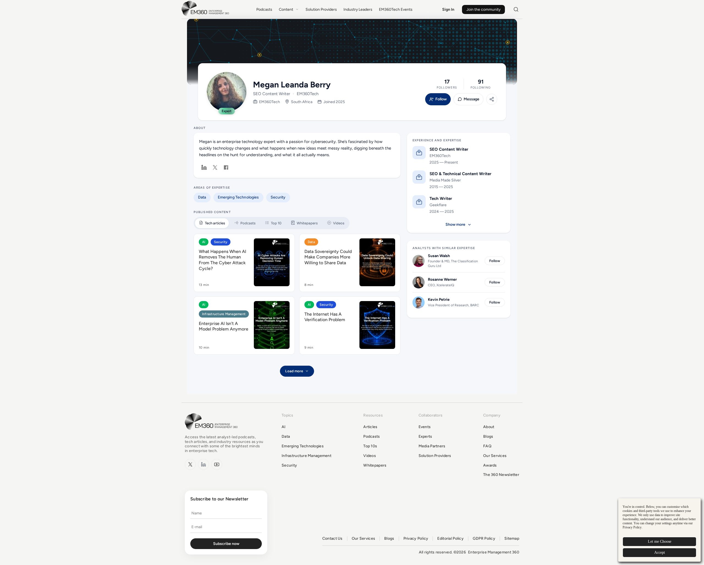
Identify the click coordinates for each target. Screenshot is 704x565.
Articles (370, 427)
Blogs (488, 436)
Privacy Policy (415, 538)
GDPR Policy (484, 538)
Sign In (448, 9)
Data (202, 197)
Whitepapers (307, 223)
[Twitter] (215, 167)
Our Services (495, 455)
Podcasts (264, 9)
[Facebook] (226, 167)
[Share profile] (491, 99)
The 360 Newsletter (501, 474)
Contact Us (332, 538)
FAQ (487, 446)
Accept (659, 552)
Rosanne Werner (442, 279)
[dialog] (659, 530)
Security (278, 197)
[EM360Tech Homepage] (212, 432)
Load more (294, 371)
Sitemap (511, 538)
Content (286, 9)
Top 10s (370, 446)
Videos (338, 223)
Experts (425, 436)
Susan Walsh (439, 255)
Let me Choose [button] (659, 541)
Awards (490, 465)
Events (425, 427)
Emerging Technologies (238, 197)
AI (203, 242)
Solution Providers (321, 9)
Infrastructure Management (224, 314)
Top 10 (276, 223)
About (488, 427)
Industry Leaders (357, 9)
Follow (441, 99)
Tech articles (215, 223)
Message (471, 99)
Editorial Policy (450, 538)
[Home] (206, 15)
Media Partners (432, 446)
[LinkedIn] (204, 167)
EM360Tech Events (396, 9)
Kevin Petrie (439, 299)
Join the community (483, 9)
